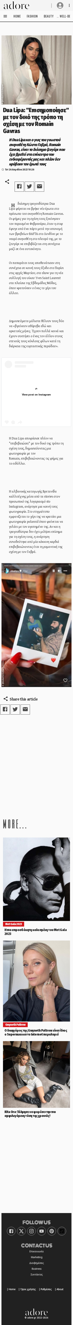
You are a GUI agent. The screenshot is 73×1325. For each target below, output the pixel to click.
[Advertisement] (36, 766)
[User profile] (60, 5)
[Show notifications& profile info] (69, 5)
